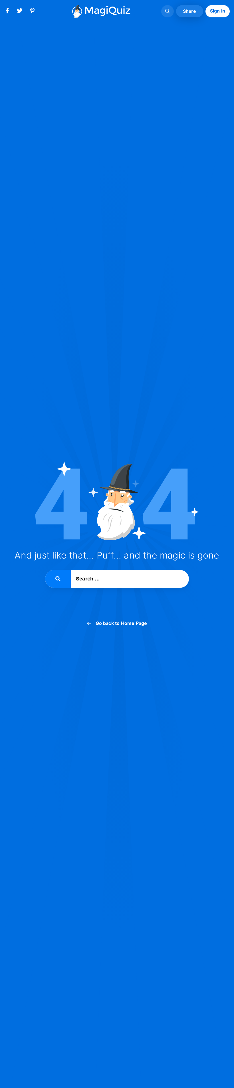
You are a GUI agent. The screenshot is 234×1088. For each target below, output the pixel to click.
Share (189, 11)
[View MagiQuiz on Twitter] (20, 12)
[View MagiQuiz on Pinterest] (32, 12)
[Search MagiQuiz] (167, 11)
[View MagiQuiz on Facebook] (7, 12)
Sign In (217, 11)
